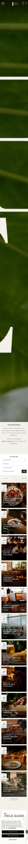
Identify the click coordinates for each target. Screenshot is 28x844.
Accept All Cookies (13, 831)
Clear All (24, 478)
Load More (14, 798)
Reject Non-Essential (13, 835)
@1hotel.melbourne (8, 441)
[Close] (24, 819)
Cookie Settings (13, 839)
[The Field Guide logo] (14, 815)
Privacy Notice (12, 828)
